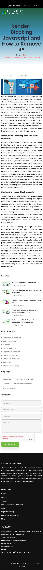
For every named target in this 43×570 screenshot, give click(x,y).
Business (6, 345)
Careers (4, 501)
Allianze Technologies (24, 564)
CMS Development (9, 348)
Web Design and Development (12, 504)
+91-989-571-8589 (30, 6)
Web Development (9, 341)
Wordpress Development (23, 384)
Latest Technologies (10, 355)
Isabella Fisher (9, 76)
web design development (24, 379)
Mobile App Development (12, 338)
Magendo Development (11, 352)
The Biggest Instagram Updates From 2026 (26, 301)
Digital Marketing (7, 512)
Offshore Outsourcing (11, 366)
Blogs (3, 519)
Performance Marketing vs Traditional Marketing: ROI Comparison (27, 321)
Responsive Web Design (11, 359)
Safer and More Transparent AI (24, 282)
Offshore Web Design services (24, 243)
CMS (3, 508)
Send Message (9, 444)
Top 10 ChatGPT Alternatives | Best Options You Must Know (25, 311)
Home (18, 55)
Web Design (7, 362)
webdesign (7, 379)
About (3, 497)
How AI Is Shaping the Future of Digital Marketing (26, 291)
